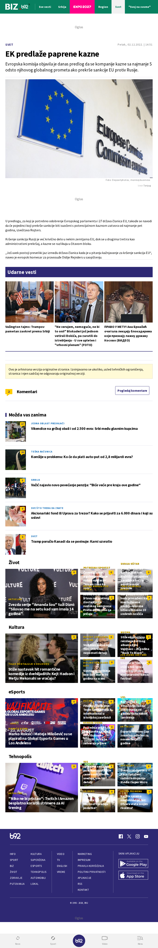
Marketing (85, 854)
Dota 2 (88, 700)
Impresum (84, 860)
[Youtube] (146, 836)
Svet (9, 45)
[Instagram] (138, 836)
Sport (14, 860)
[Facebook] (121, 836)
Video (61, 854)
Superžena (38, 860)
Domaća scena (18, 728)
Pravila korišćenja (91, 866)
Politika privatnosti (92, 872)
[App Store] (133, 875)
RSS (80, 884)
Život (13, 872)
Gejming (89, 791)
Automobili (38, 878)
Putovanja (17, 884)
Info (13, 854)
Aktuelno (15, 599)
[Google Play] (133, 864)
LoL (123, 696)
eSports (36, 866)
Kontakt (83, 890)
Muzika (125, 632)
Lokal (34, 884)
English (62, 866)
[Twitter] (129, 836)
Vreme (61, 872)
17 (22, 423)
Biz (12, 866)
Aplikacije (85, 878)
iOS (85, 761)
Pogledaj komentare (132, 390)
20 (22, 452)
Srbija (35, 479)
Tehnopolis (38, 872)
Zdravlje (16, 878)
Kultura (36, 854)
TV (58, 860)
